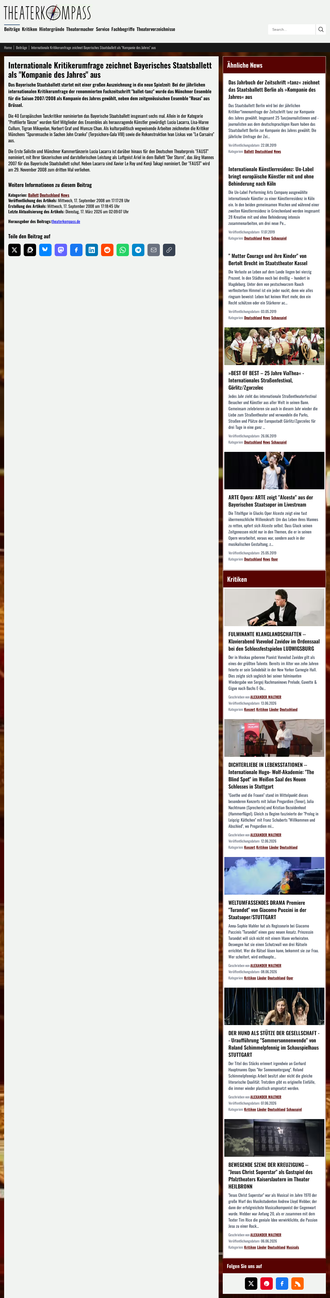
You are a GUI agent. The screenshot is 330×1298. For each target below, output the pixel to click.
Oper (274, 559)
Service (102, 29)
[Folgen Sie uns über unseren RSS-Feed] (297, 1283)
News (65, 195)
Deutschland (50, 195)
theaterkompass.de (66, 221)
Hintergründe (51, 29)
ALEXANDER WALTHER (265, 696)
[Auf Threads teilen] (30, 250)
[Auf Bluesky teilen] (45, 250)
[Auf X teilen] (14, 250)
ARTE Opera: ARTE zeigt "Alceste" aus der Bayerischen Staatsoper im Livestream (270, 500)
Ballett (33, 195)
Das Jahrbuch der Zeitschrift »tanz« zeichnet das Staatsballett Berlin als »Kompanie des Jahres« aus (274, 89)
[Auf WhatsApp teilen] (123, 250)
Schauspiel (279, 238)
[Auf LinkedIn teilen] (92, 250)
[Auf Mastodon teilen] (61, 250)
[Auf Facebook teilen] (76, 250)
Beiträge (12, 29)
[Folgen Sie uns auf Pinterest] (266, 1283)
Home (8, 47)
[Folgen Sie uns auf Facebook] (282, 1283)
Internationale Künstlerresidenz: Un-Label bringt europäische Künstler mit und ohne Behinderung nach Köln (271, 176)
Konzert (249, 709)
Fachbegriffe (123, 29)
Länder (274, 709)
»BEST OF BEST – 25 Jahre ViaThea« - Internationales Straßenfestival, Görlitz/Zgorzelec (266, 380)
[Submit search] (321, 29)
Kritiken (29, 29)
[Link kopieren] (169, 250)
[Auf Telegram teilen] (138, 250)
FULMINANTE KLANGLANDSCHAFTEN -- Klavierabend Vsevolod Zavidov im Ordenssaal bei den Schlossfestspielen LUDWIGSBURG (274, 641)
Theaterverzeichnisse (156, 29)
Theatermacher (80, 29)
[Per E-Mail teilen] (153, 250)
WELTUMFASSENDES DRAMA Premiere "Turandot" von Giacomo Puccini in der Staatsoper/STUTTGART (267, 910)
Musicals (292, 1247)
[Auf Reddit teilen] (107, 250)
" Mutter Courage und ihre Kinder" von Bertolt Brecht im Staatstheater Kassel (267, 259)
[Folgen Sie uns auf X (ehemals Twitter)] (251, 1283)
